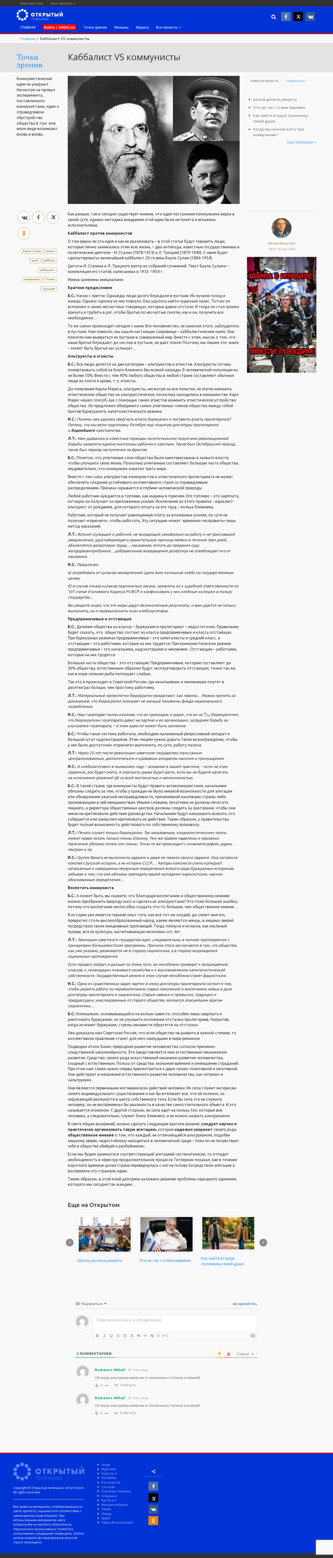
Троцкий (48, 289)
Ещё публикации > (301, 142)
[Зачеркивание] (118, 1336)
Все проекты (167, 27)
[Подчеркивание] (111, 1336)
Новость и (109, 1473)
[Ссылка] (152, 1336)
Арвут (105, 1518)
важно (50, 251)
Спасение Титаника (116, 1491)
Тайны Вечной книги (117, 1522)
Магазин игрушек (114, 1504)
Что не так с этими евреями (279, 107)
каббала (49, 260)
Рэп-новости (110, 1482)
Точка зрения (95, 27)
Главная (27, 38)
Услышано (109, 1496)
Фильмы (121, 27)
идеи (34, 260)
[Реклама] (281, 314)
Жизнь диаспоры (31, 3)
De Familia (108, 1478)
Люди (105, 1464)
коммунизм (31, 279)
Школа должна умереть (275, 99)
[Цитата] (138, 1336)
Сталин (49, 279)
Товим (106, 1509)
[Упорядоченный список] (124, 1336)
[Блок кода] (145, 1336)
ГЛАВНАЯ (28, 27)
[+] (165, 1335)
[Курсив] (104, 1336)
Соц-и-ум (108, 1487)
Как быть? (108, 1500)
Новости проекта (264, 81)
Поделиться (295, 81)
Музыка (142, 27)
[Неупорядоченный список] (131, 1336)
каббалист (47, 270)
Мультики (108, 1469)
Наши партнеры (61, 3)
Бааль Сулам (32, 251)
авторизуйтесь (244, 1304)
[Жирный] (97, 1336)
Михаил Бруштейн (281, 243)
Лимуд (106, 1513)
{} (158, 1335)
